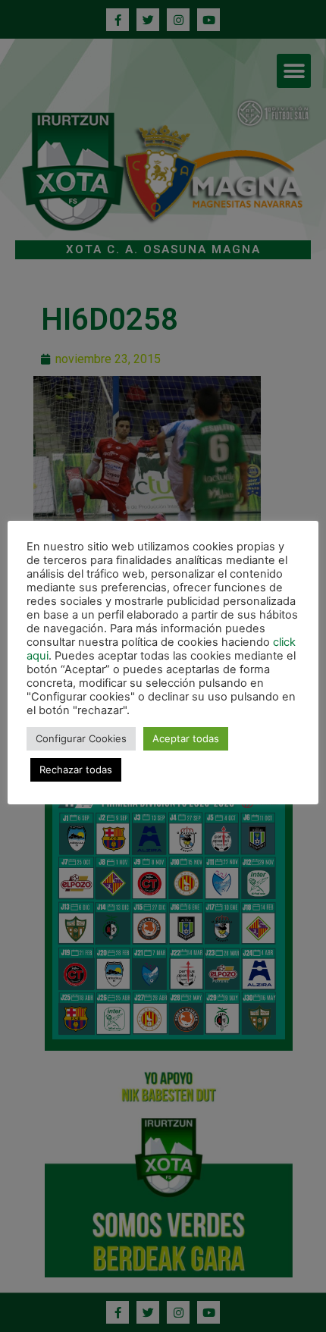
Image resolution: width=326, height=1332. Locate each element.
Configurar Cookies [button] (81, 738)
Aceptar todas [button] (185, 738)
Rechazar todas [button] (75, 769)
